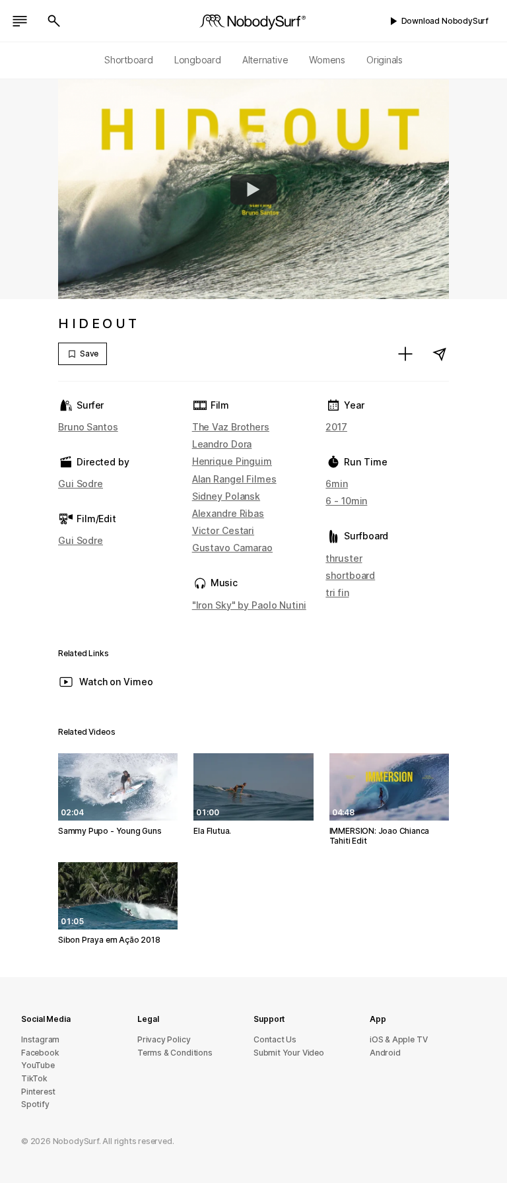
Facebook (40, 1053)
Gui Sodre (80, 483)
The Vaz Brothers (230, 426)
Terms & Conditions (175, 1053)
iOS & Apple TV (398, 1039)
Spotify (35, 1104)
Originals (384, 59)
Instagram (40, 1039)
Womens (327, 59)
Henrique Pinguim (232, 461)
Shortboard (128, 59)
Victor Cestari (223, 530)
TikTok (34, 1078)
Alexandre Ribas (228, 513)
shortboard (350, 575)
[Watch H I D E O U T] (253, 189)
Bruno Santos (88, 426)
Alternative (265, 59)
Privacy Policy (163, 1039)
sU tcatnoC (275, 1039)
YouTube (38, 1065)
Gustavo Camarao (232, 547)
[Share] (439, 354)
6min (336, 483)
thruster (343, 558)
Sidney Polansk (226, 496)
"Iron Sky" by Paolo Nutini (249, 605)
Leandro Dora (222, 444)
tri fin (337, 592)
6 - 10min (346, 500)
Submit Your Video (289, 1053)
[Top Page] (253, 21)
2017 (336, 426)
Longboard (197, 59)
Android (385, 1053)
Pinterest (38, 1092)
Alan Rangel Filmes (234, 479)
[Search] (54, 21)
